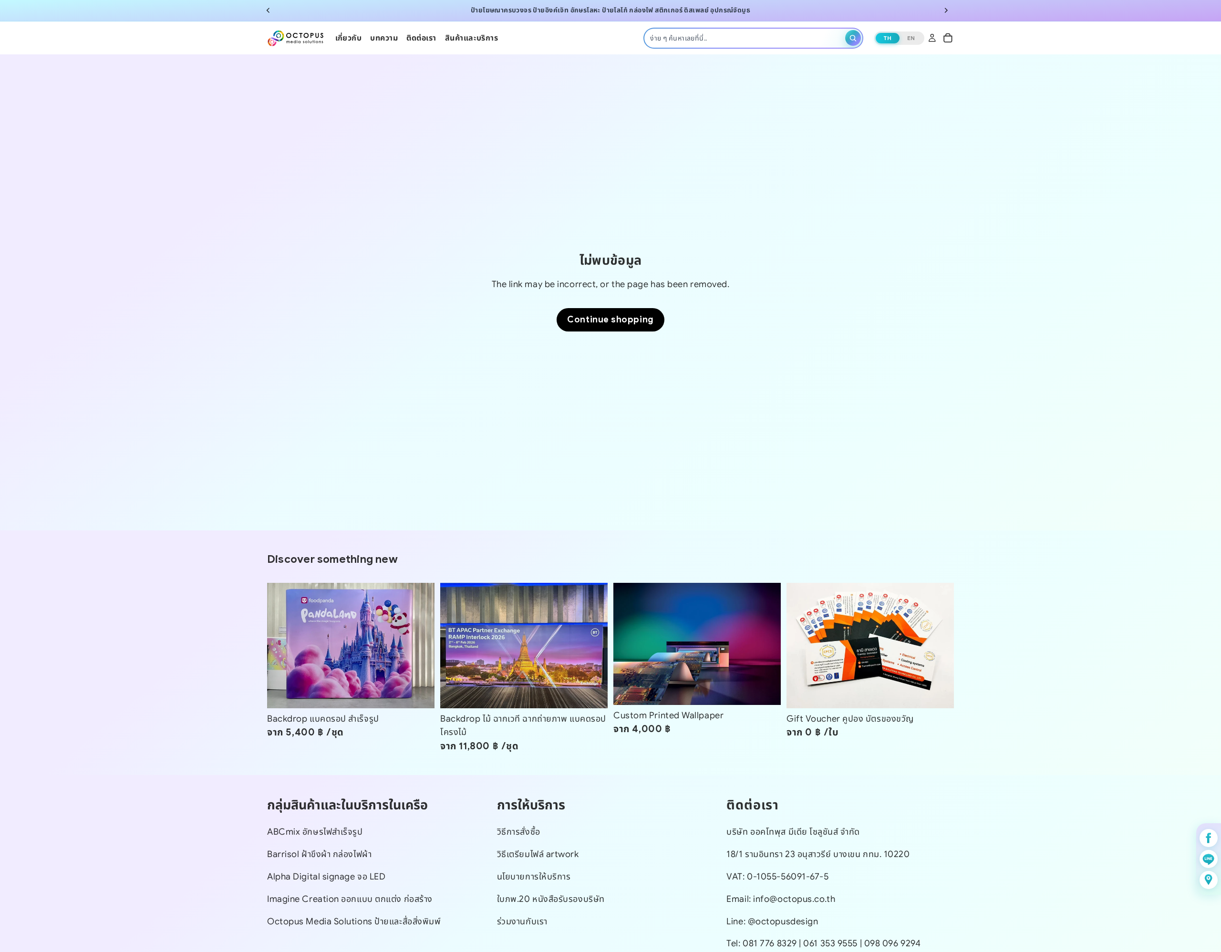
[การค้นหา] (853, 38)
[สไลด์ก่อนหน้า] (268, 10)
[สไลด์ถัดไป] (946, 10)
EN (911, 37)
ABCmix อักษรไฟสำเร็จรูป (315, 831)
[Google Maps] (1209, 880)
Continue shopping (610, 319)
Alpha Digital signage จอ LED (326, 875)
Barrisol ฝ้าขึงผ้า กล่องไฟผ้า (319, 854)
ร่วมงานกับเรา (522, 920)
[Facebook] (1209, 838)
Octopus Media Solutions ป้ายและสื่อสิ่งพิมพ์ (354, 920)
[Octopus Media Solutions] (295, 37)
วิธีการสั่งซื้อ (518, 831)
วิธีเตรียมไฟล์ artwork (538, 854)
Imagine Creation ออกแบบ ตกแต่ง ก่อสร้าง (350, 898)
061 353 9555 (831, 943)
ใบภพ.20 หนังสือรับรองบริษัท (551, 898)
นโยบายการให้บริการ (534, 875)
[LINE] (1209, 859)
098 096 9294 (892, 943)
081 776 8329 (770, 943)
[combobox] (745, 37)
